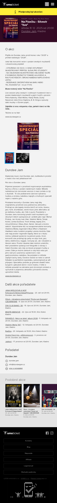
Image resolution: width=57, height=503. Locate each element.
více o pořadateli (16, 368)
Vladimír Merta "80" (13, 325)
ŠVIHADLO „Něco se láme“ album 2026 (21, 318)
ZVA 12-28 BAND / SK (14, 305)
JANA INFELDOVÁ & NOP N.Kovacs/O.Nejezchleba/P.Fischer (19, 291)
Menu (52, 4)
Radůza (8, 331)
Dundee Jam (28, 31)
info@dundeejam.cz (17, 364)
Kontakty (28, 441)
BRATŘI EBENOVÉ (12, 312)
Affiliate (28, 459)
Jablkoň (8, 341)
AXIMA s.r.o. (25, 479)
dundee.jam (14, 360)
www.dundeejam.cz (13, 276)
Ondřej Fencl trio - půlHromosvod (19, 335)
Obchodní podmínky (28, 472)
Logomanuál (28, 466)
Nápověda (28, 453)
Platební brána (36, 479)
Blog (28, 447)
